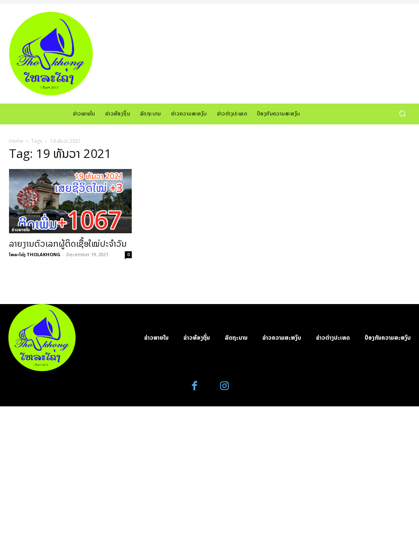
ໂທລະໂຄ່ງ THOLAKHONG (35, 254)
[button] (402, 113)
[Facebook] (195, 386)
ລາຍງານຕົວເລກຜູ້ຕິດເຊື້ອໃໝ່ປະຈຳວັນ (68, 243)
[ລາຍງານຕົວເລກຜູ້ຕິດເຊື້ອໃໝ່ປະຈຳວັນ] (70, 201)
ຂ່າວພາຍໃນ (20, 229)
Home (16, 140)
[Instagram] (224, 386)
